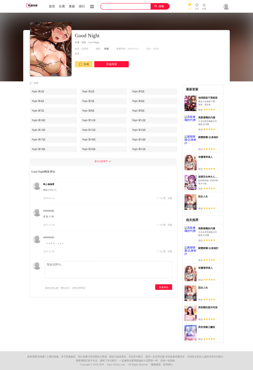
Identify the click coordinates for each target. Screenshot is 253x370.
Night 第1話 (38, 91)
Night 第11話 (89, 120)
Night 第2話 (88, 91)
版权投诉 (156, 364)
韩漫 (106, 48)
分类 (62, 6)
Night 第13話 (38, 130)
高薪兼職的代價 (206, 117)
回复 (170, 198)
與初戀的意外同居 (208, 307)
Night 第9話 (138, 110)
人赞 (163, 198)
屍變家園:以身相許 (208, 137)
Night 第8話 (88, 110)
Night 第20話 (89, 149)
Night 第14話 (139, 139)
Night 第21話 (139, 149)
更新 (72, 6)
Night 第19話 (38, 149)
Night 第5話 (88, 101)
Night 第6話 (138, 101)
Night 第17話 (38, 139)
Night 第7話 (38, 110)
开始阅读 (111, 64)
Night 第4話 (38, 101)
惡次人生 (203, 196)
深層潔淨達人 (205, 157)
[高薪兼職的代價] (191, 119)
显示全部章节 (101, 161)
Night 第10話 (38, 120)
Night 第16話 (139, 130)
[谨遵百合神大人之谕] (191, 189)
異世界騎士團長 (206, 327)
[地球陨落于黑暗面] (191, 110)
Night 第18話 (89, 139)
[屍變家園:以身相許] (191, 142)
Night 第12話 (139, 120)
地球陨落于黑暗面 (208, 97)
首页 (52, 6)
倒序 (36, 83)
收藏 (86, 64)
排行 (82, 6)
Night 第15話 (89, 130)
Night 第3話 (138, 91)
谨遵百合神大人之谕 (209, 176)
